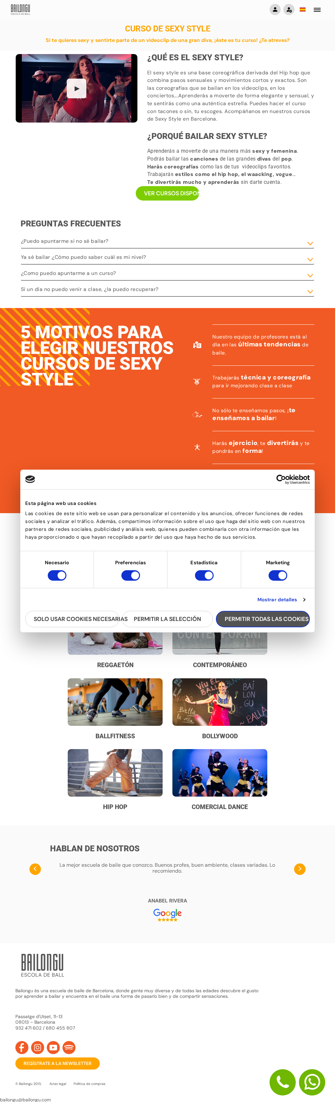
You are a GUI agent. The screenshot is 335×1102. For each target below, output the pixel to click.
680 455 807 (60, 1028)
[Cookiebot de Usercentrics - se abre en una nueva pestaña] (281, 479)
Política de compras (89, 1084)
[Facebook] (21, 1047)
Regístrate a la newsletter (58, 1063)
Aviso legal (57, 1084)
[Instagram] (37, 1047)
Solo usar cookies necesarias (76, 619)
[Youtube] (53, 1047)
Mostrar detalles (277, 599)
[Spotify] (69, 1047)
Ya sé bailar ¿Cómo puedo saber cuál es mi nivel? (83, 257)
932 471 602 (29, 1028)
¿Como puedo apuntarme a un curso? (68, 273)
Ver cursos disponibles (172, 193)
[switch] (130, 578)
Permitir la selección (167, 619)
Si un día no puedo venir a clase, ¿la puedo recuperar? (90, 289)
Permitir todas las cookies (267, 619)
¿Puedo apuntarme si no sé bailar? (65, 241)
